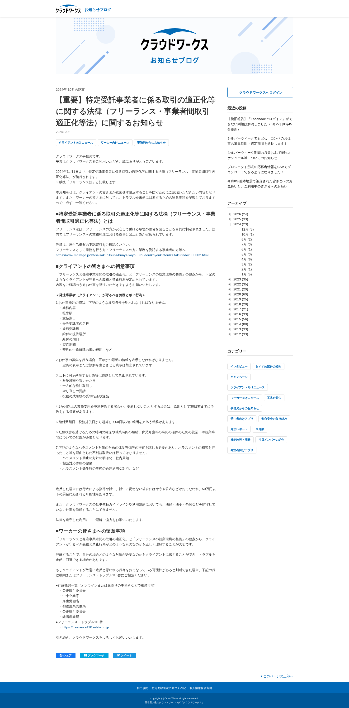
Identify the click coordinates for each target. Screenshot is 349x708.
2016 (237, 314)
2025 (237, 219)
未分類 (260, 429)
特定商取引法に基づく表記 (169, 688)
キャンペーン (239, 377)
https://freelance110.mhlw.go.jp (85, 627)
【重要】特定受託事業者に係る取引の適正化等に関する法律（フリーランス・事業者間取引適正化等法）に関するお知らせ (135, 111)
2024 (237, 224)
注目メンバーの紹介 (271, 439)
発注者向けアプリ (242, 450)
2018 (237, 304)
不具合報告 (274, 398)
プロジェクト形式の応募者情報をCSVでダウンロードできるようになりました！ (259, 169)
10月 (245, 234)
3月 (244, 264)
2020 (237, 294)
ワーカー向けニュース (115, 142)
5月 (244, 254)
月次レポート (239, 429)
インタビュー (239, 366)
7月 (244, 244)
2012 (237, 334)
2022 (237, 284)
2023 (237, 279)
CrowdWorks (171, 698)
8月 (244, 239)
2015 (237, 319)
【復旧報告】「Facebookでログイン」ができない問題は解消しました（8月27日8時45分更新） (259, 124)
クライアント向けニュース (76, 142)
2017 (237, 309)
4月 (244, 259)
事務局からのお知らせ (151, 142)
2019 (237, 299)
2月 (244, 269)
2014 (237, 324)
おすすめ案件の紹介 (268, 366)
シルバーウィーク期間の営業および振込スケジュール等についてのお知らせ (259, 155)
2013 (237, 329)
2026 (237, 214)
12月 (245, 229)
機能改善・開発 (240, 439)
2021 (237, 289)
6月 (244, 249)
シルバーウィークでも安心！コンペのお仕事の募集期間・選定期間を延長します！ (259, 140)
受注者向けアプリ (242, 418)
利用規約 (142, 688)
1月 (244, 274)
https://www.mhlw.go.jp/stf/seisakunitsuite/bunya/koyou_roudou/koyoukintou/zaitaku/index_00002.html (132, 255)
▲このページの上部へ (276, 676)
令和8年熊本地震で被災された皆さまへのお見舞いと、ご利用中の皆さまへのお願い (259, 183)
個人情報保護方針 (200, 688)
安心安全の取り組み (274, 418)
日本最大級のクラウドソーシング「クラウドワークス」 (174, 702)
